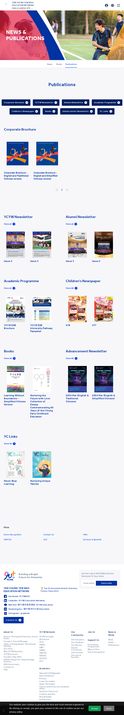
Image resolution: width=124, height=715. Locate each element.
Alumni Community (76, 649)
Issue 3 (34, 261)
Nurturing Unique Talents (40, 482)
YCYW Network (47, 632)
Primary (43, 678)
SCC (45, 539)
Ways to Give (93, 649)
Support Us (93, 640)
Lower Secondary (47, 681)
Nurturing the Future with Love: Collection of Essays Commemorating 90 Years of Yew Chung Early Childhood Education (41, 406)
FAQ (6, 670)
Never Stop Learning (10, 482)
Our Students (77, 642)
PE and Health (45, 697)
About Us (8, 632)
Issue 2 (96, 261)
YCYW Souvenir (11, 654)
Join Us (91, 632)
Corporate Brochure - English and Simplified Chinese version (46, 175)
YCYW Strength (46, 637)
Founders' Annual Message (16, 641)
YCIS (41, 642)
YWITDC (7, 539)
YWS (85, 534)
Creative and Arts (47, 694)
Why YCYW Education (13, 651)
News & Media (112, 633)
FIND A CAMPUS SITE (21, 8)
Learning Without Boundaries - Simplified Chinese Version (15, 400)
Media (111, 642)
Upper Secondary (47, 684)
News (110, 640)
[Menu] (118, 5)
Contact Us (48, 534)
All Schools (44, 639)
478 (68, 325)
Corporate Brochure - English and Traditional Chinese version (16, 175)
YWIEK (42, 650)
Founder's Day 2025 (12, 657)
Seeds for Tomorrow (48, 691)
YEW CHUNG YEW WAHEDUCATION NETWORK (23, 3)
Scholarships (45, 700)
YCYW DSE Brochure (10, 327)
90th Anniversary (11, 664)
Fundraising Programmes (93, 646)
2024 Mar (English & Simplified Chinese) (103, 397)
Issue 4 (8, 261)
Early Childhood (46, 676)
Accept (94, 708)
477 (94, 325)
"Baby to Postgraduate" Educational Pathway (20, 645)
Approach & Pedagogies (49, 673)
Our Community (77, 633)
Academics (44, 668)
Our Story (8, 649)
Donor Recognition (12, 534)
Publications (113, 645)
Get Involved (77, 652)
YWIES (42, 645)
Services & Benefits (92, 539)
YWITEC (43, 656)
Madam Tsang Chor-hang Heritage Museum (19, 661)
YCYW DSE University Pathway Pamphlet (41, 328)
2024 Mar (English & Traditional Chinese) (77, 398)
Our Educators (77, 640)
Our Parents (76, 645)
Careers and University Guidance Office (54, 688)
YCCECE (43, 658)
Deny (108, 708)
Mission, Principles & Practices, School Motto (21, 638)
